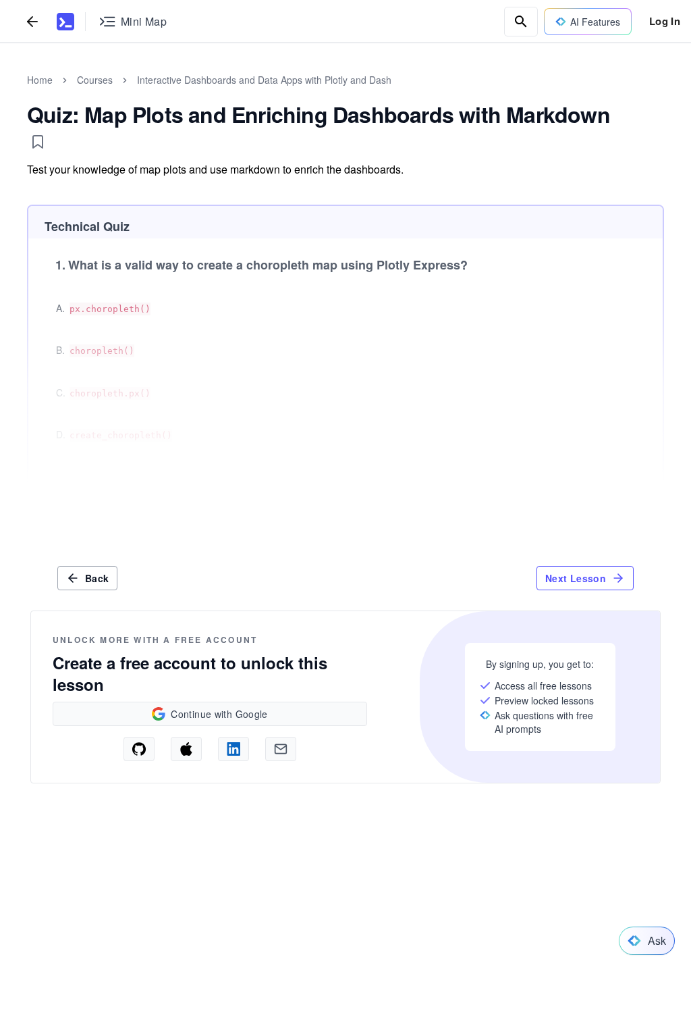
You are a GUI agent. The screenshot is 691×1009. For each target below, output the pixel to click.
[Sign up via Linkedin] (233, 749)
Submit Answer (608, 493)
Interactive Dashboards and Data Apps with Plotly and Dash (264, 79)
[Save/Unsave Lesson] (38, 142)
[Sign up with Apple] (186, 749)
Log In (664, 21)
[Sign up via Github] (139, 749)
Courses (95, 79)
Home (40, 79)
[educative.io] (65, 21)
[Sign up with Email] (280, 749)
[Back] (32, 21)
